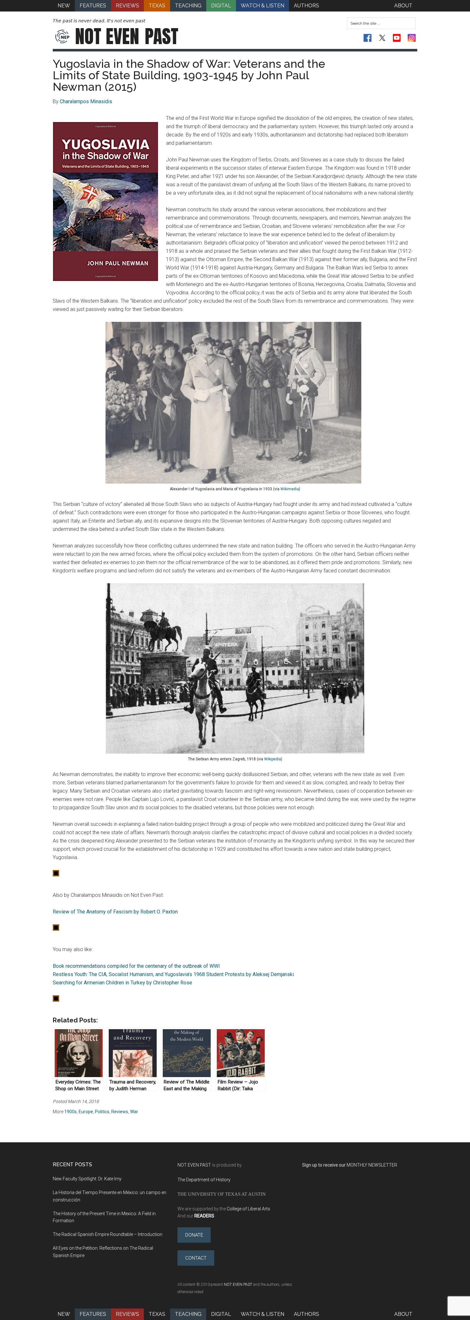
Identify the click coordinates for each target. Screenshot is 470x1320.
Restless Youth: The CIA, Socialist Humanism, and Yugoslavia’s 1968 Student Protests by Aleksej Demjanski (173, 974)
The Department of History (204, 1179)
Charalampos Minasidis (86, 101)
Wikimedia (289, 489)
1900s (70, 1111)
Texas (157, 1314)
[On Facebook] (368, 38)
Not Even (126, 36)
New (64, 1314)
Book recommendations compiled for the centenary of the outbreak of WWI (136, 966)
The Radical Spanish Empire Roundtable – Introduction (107, 1234)
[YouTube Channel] (397, 38)
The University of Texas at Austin (221, 1194)
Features (93, 1314)
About (403, 1314)
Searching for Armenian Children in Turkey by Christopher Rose (122, 983)
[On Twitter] (382, 38)
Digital (221, 1314)
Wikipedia (272, 759)
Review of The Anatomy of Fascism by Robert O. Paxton (115, 912)
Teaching (188, 1314)
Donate (194, 1235)
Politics (102, 1111)
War (134, 1111)
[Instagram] (412, 38)
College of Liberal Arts (248, 1208)
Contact (196, 1258)
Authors (306, 1314)
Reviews (119, 1111)
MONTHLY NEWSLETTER (372, 1165)
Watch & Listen (262, 1314)
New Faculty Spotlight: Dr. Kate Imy (87, 1178)
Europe (86, 1111)
